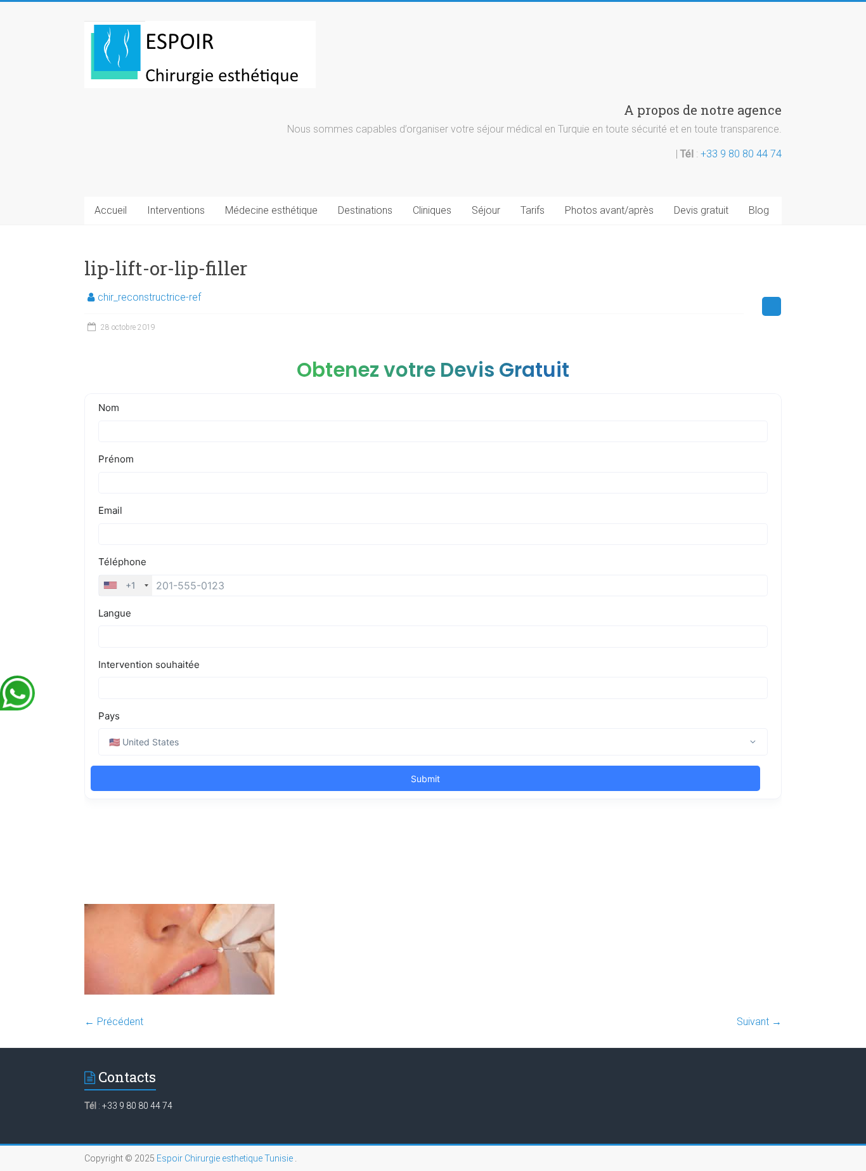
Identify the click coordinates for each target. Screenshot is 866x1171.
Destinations (365, 210)
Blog (759, 210)
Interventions (176, 210)
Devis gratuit (701, 210)
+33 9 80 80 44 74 (741, 154)
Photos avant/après (609, 210)
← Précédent (113, 1022)
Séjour (486, 210)
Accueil (110, 210)
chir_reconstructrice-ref (149, 297)
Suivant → (759, 1022)
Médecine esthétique (271, 210)
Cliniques (432, 210)
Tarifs (532, 210)
